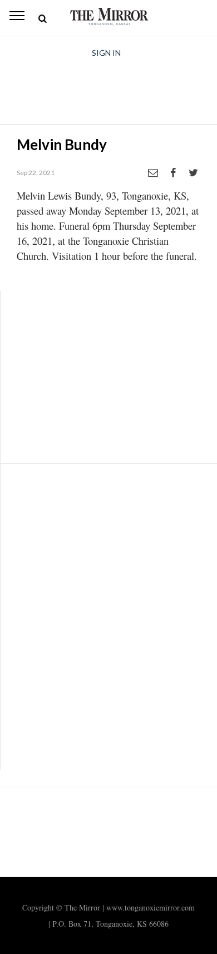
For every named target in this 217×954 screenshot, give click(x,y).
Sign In (106, 52)
